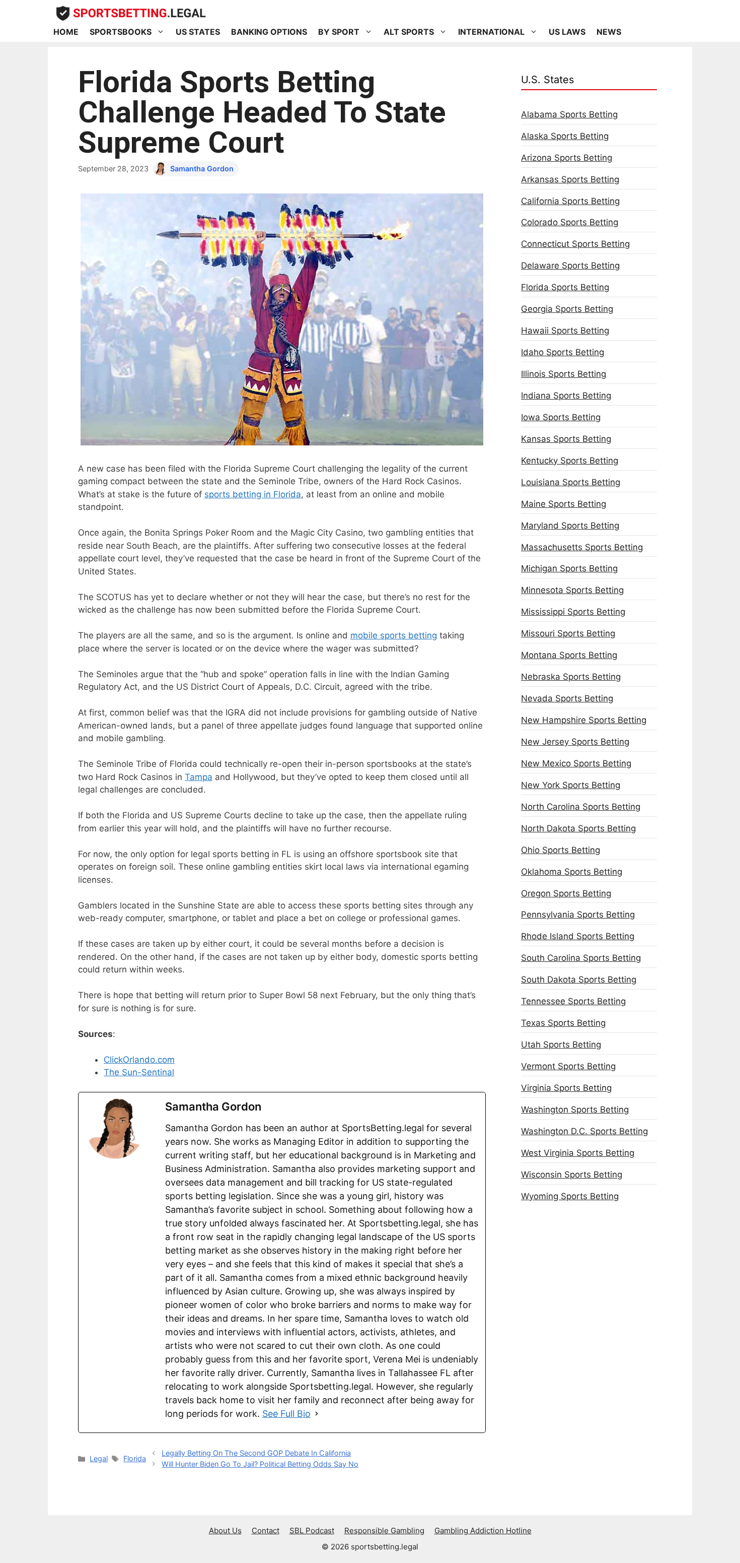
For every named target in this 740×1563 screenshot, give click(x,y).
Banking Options (269, 32)
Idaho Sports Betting (562, 352)
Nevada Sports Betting (567, 698)
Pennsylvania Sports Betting (578, 914)
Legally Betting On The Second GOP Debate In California (256, 1453)
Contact (265, 1530)
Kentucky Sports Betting (569, 460)
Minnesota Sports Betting (572, 590)
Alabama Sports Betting (569, 114)
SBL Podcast (311, 1530)
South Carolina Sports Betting (581, 958)
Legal (99, 1458)
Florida (134, 1458)
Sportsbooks (121, 32)
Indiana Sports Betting (566, 395)
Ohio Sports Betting (560, 850)
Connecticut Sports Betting (575, 244)
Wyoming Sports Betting (570, 1196)
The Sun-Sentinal (139, 1072)
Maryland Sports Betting (570, 525)
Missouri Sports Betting (568, 633)
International (491, 32)
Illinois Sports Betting (563, 374)
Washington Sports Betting (575, 1109)
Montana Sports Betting (569, 655)
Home (66, 32)
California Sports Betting (570, 201)
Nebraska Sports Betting (571, 677)
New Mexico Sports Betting (576, 763)
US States (198, 32)
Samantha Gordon (202, 168)
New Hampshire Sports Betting (583, 720)
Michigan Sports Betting (569, 568)
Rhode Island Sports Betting (577, 936)
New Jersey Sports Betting (575, 742)
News (609, 32)
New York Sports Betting (570, 785)
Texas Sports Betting (563, 1023)
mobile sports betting (393, 635)
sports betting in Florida (252, 494)
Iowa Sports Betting (561, 417)
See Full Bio (286, 1413)
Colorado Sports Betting (569, 222)
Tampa (198, 777)
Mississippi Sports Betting (573, 612)
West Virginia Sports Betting (577, 1153)
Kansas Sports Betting (566, 439)
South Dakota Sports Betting (578, 979)
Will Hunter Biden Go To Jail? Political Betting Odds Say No (260, 1464)
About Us (225, 1530)
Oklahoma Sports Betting (571, 872)
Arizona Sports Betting (566, 158)
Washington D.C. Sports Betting (584, 1131)
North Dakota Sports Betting (578, 828)
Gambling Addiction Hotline (483, 1530)
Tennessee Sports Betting (573, 1001)
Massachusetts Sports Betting (582, 547)
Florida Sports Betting (565, 287)
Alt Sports (409, 32)
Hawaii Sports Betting (565, 330)
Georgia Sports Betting (567, 309)
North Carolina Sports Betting (580, 807)
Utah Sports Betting (561, 1044)
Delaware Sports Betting (570, 265)
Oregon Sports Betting (566, 893)
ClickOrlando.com (139, 1060)
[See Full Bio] (317, 1413)
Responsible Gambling (384, 1530)
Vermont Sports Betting (568, 1066)
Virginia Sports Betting (566, 1088)
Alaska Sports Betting (565, 136)
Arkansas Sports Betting (570, 179)
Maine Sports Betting (563, 504)
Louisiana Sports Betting (570, 482)
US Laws (567, 32)
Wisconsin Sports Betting (571, 1174)
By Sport (338, 32)
